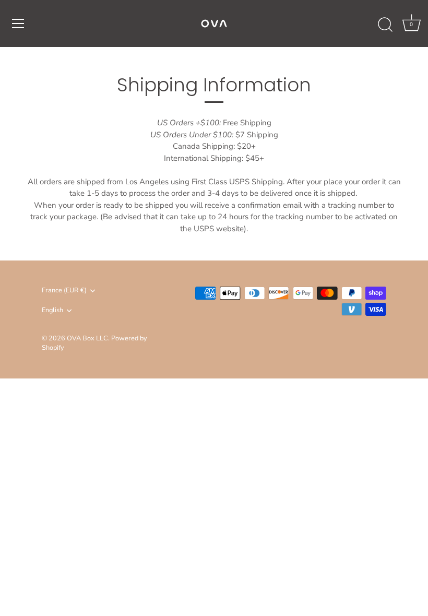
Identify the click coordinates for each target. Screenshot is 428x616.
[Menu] (18, 23)
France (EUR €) (64, 291)
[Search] (385, 25)
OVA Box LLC (87, 338)
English (52, 310)
